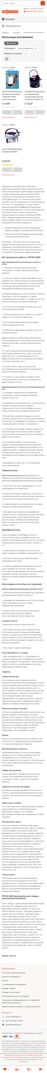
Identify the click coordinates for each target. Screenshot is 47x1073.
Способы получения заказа (13, 973)
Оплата (5, 980)
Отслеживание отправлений (14, 984)
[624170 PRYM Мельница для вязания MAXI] (12, 136)
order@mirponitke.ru (34, 11)
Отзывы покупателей (11, 992)
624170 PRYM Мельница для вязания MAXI (12, 150)
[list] (10, 58)
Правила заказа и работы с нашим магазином (21, 1006)
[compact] (14, 58)
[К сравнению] (16, 116)
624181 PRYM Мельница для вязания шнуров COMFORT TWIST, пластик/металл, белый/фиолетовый (12, 95)
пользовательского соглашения (12, 1057)
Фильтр (13, 43)
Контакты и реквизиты (11, 976)
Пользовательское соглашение (15, 996)
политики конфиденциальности (30, 1055)
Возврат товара (8, 988)
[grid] (6, 58)
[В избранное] (20, 116)
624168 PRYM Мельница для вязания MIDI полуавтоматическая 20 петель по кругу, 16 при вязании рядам (35, 95)
